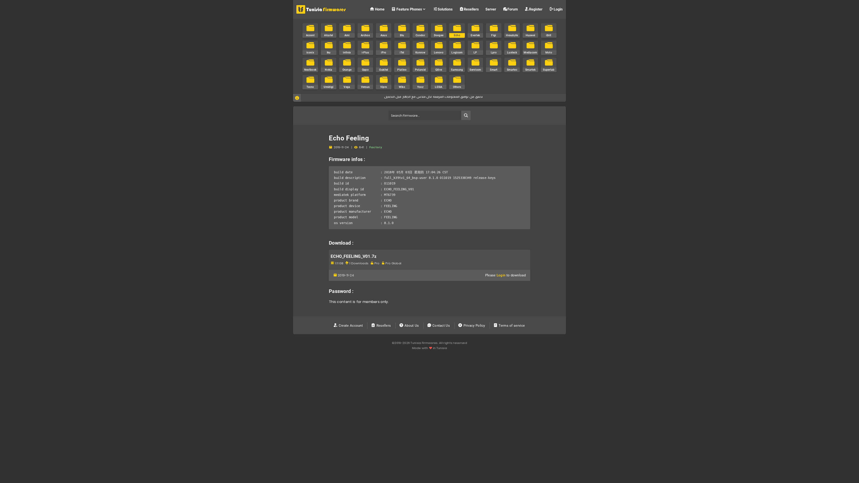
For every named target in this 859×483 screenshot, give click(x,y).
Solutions (445, 9)
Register (535, 9)
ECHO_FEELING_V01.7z (354, 256)
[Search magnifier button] (466, 115)
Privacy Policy (474, 326)
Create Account (351, 326)
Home (380, 9)
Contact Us (441, 326)
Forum (512, 9)
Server (490, 9)
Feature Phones (409, 9)
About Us (412, 326)
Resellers (471, 9)
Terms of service (512, 326)
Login (558, 9)
